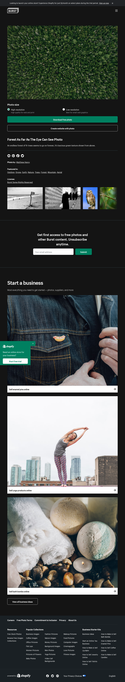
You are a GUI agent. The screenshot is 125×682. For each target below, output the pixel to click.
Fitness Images (69, 654)
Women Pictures (32, 650)
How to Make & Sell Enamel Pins (108, 642)
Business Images (32, 634)
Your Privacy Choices (73, 675)
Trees (37, 172)
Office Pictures (32, 642)
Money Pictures (51, 642)
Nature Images (50, 638)
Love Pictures (69, 650)
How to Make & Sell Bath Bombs (108, 635)
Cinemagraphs (69, 646)
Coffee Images (31, 638)
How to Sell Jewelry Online (90, 656)
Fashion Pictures (51, 634)
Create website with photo (62, 128)
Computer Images (70, 642)
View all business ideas (22, 601)
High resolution (18, 109)
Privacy (62, 620)
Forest (44, 172)
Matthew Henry (23, 162)
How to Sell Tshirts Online (89, 662)
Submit (83, 251)
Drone (18, 172)
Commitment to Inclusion (46, 620)
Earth (24, 172)
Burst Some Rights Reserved (20, 182)
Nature (31, 172)
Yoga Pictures (50, 654)
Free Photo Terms (24, 620)
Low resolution (72, 109)
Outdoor (11, 172)
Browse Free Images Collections (15, 639)
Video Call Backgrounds (50, 659)
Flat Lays (29, 646)
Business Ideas (88, 634)
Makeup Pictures (70, 634)
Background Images (52, 646)
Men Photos (49, 650)
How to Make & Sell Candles (108, 656)
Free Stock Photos (14, 634)
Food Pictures (69, 638)
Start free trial (15, 361)
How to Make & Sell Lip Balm (90, 649)
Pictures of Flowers (33, 654)
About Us (72, 620)
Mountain (52, 172)
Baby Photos (31, 658)
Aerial (59, 172)
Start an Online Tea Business (89, 642)
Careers (10, 620)
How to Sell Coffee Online (108, 649)
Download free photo (62, 119)
